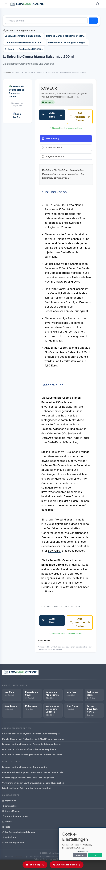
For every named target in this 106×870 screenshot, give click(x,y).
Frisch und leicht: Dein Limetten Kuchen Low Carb (26, 788)
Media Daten (10, 837)
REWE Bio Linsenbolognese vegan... (68, 42)
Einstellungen (82, 851)
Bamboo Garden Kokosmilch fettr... (65, 35)
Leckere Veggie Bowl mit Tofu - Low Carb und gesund (28, 777)
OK (95, 855)
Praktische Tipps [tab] (54, 147)
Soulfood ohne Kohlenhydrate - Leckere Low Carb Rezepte (31, 734)
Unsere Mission (12, 811)
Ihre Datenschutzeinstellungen (19, 832)
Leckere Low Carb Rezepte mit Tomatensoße (24, 767)
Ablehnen (80, 855)
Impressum (10, 800)
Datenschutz (11, 806)
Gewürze (47, 437)
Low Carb (47, 442)
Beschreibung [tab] (52, 138)
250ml (60, 402)
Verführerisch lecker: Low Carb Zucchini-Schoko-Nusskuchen (33, 783)
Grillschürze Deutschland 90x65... (24, 49)
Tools (7, 827)
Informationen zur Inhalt (16, 816)
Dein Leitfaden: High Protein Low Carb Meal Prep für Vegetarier (33, 739)
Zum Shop (52, 114)
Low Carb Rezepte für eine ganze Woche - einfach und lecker (32, 754)
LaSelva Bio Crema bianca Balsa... (23, 35)
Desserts (47, 537)
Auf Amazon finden (80, 117)
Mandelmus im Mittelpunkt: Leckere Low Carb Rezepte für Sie (32, 772)
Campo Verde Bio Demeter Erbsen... (24, 42)
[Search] (97, 4)
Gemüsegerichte (51, 474)
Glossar (8, 821)
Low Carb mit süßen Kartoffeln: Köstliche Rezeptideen (29, 749)
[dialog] (82, 844)
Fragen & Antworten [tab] (55, 156)
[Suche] (93, 20)
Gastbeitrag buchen (14, 842)
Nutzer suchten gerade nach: (21, 30)
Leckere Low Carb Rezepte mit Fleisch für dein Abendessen (31, 744)
